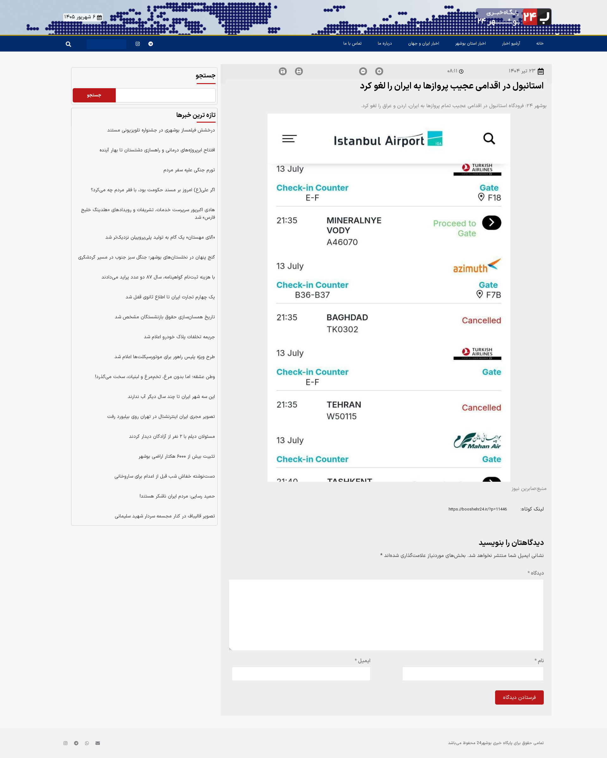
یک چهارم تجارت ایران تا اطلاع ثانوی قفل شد (170, 297)
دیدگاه (536, 573)
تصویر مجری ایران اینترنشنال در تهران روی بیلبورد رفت (161, 416)
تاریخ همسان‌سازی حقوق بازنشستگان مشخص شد (165, 317)
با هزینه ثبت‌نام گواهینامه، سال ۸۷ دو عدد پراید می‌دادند (158, 277)
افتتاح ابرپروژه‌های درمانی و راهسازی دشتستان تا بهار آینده (157, 150)
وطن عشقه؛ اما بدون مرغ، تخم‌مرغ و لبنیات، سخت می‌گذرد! (155, 377)
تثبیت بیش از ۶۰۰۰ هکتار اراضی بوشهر (176, 456)
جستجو (206, 76)
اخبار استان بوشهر (470, 43)
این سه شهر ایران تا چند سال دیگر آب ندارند (171, 396)
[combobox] (106, 44)
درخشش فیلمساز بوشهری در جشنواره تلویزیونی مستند (161, 130)
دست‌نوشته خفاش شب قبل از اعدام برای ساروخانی (164, 476)
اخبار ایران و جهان (423, 43)
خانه (540, 43)
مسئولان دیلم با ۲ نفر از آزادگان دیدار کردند (172, 436)
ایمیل (363, 661)
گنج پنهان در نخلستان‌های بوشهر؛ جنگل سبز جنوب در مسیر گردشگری (146, 257)
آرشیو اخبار (511, 43)
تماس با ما (352, 43)
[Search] (67, 42)
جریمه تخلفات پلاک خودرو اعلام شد (179, 337)
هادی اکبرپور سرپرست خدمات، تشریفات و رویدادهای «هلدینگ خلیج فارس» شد (148, 213)
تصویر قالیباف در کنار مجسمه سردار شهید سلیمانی (165, 516)
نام (539, 661)
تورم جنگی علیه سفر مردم (189, 170)
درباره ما (385, 43)
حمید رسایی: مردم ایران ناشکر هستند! (177, 496)
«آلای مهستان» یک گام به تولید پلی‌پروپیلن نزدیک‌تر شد (160, 237)
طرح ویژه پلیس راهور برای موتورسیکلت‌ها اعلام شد (164, 357)
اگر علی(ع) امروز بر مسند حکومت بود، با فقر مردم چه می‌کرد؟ (153, 190)
